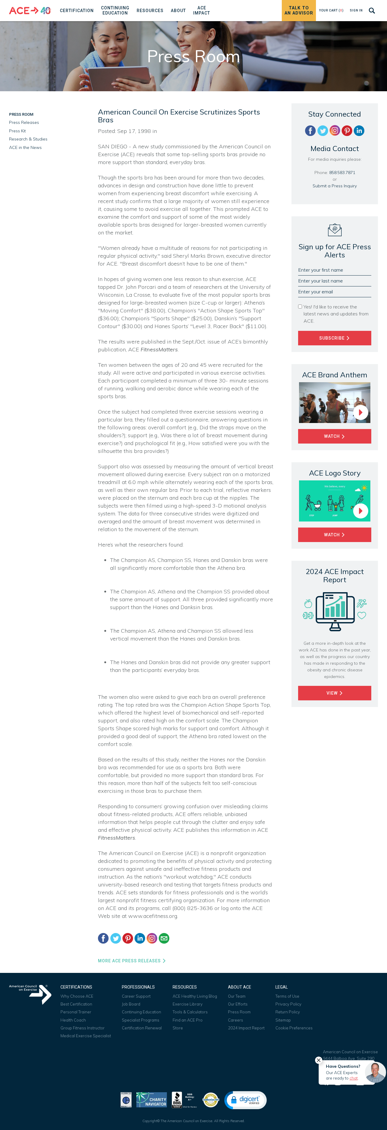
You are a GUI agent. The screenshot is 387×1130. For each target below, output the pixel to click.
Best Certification (76, 1004)
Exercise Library (188, 1004)
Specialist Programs (140, 1020)
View (333, 693)
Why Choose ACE (76, 996)
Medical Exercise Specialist (85, 1035)
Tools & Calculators (190, 1011)
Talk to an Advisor (299, 10)
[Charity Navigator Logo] (151, 1099)
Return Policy (287, 1011)
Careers (235, 1020)
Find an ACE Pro (188, 1020)
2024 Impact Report (246, 1027)
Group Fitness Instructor (82, 1027)
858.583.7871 (342, 172)
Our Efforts (238, 1004)
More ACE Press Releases (130, 960)
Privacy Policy (288, 1004)
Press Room (21, 114)
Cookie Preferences (294, 1027)
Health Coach (73, 1020)
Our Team (237, 996)
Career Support (136, 996)
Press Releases (24, 122)
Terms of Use (287, 996)
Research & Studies (28, 139)
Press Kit (17, 131)
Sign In (356, 10)
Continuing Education (141, 1011)
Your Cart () (331, 10)
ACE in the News (25, 147)
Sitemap (283, 1020)
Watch (332, 436)
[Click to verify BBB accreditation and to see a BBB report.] (184, 1099)
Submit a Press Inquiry (335, 186)
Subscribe (332, 338)
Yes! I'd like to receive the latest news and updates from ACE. (336, 314)
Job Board (131, 1004)
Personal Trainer (75, 1011)
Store (178, 1027)
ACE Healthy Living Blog (195, 996)
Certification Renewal (142, 1027)
